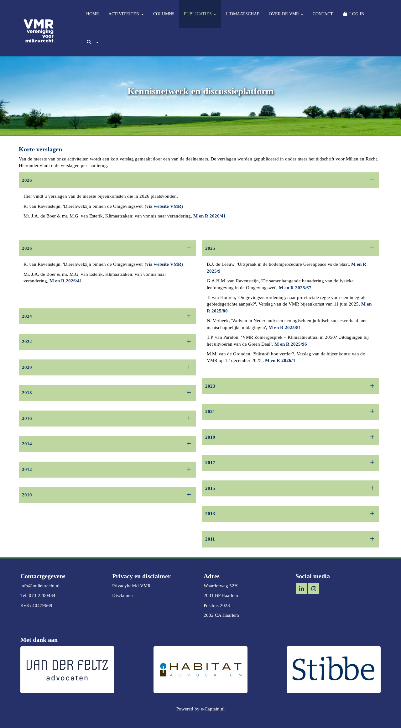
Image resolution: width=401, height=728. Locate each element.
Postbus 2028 (217, 605)
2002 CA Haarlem (221, 615)
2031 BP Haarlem (221, 595)
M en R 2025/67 (295, 287)
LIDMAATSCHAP (242, 14)
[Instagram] (314, 589)
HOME (92, 14)
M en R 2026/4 (280, 360)
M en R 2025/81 (284, 327)
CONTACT (323, 14)
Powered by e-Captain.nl (200, 708)
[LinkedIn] (301, 589)
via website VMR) (164, 206)
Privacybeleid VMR (131, 585)
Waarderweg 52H (221, 585)
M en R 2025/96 (290, 344)
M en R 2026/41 (209, 215)
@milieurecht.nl (40, 585)
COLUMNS (163, 14)
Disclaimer (122, 595)
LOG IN (356, 14)
